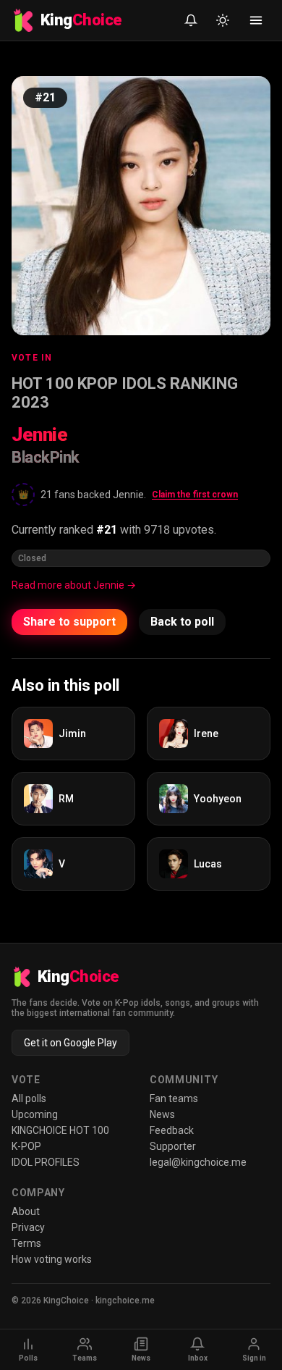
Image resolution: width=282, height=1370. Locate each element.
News (162, 1114)
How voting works (52, 1259)
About (26, 1211)
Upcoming (35, 1114)
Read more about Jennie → (74, 585)
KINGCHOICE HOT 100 (60, 1130)
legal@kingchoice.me (198, 1162)
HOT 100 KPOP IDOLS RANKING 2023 (125, 392)
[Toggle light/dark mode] (223, 20)
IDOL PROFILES (46, 1162)
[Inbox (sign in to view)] (191, 20)
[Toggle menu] (256, 20)
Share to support (69, 622)
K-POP (26, 1146)
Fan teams (174, 1098)
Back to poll (182, 622)
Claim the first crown (195, 494)
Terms (26, 1243)
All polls (29, 1098)
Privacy (28, 1227)
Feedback (172, 1130)
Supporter (173, 1146)
